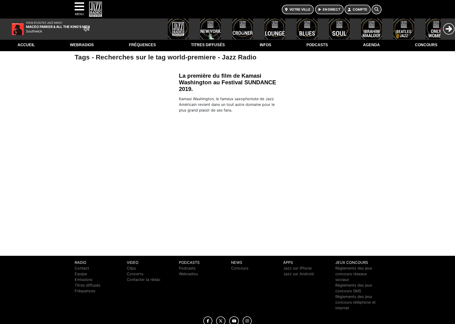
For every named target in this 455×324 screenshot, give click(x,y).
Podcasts (317, 45)
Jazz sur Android (298, 273)
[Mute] (86, 29)
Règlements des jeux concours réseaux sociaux (353, 274)
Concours (426, 45)
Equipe (81, 273)
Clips (131, 268)
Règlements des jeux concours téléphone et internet (355, 302)
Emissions (83, 279)
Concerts (135, 273)
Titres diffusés (208, 45)
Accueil (26, 45)
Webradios (82, 45)
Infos (265, 45)
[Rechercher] (377, 9)
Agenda (371, 45)
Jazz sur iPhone (297, 268)
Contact (82, 268)
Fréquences (142, 45)
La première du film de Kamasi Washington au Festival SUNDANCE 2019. (227, 82)
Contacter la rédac (143, 279)
